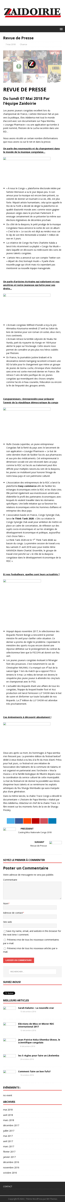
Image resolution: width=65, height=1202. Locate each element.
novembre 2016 (11, 1167)
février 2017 (9, 1151)
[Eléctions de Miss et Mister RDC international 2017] (9, 1030)
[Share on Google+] (36, 821)
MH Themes (52, 1199)
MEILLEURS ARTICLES (16, 1000)
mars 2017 (8, 1146)
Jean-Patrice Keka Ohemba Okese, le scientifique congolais (39, 1041)
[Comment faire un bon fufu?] (9, 1077)
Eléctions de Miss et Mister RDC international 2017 (36, 1025)
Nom (5, 903)
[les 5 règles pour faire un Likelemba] (9, 1061)
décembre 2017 (11, 1125)
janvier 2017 (9, 1156)
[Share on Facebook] (19, 821)
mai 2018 (8, 1109)
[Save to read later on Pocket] (44, 821)
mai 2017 (8, 1135)
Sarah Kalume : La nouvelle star (36, 1007)
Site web (7, 921)
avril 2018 (8, 1114)
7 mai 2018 (10, 44)
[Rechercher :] (32, 971)
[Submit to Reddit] (27, 821)
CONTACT (7, 1186)
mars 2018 (8, 1120)
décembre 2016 (11, 1162)
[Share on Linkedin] (52, 821)
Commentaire (10, 879)
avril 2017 (8, 1141)
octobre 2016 (10, 1172)
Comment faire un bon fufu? (34, 1071)
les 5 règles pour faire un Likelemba (38, 1055)
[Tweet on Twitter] (11, 821)
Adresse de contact (13, 912)
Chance (23, 44)
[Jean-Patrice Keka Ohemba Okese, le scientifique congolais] (9, 1045)
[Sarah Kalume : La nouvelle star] (9, 1014)
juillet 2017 (8, 1130)
